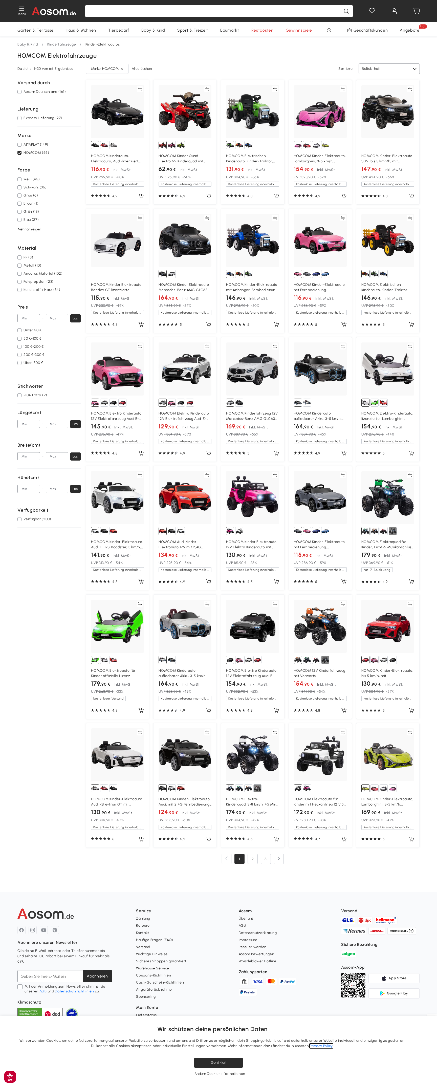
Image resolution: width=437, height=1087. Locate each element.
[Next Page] (279, 859)
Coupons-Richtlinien (153, 975)
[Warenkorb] (416, 11)
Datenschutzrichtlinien (74, 991)
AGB (43, 991)
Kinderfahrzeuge (61, 44)
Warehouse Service (152, 968)
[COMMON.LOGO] (54, 11)
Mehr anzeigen (29, 229)
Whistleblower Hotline (258, 961)
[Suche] (346, 11)
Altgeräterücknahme (154, 989)
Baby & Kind (153, 30)
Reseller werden (253, 947)
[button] (10, 1076)
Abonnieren (97, 976)
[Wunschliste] (372, 11)
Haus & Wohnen (81, 30)
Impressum (248, 940)
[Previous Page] (227, 859)
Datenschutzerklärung (258, 933)
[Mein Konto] (394, 11)
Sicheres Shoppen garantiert (161, 961)
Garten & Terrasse (35, 30)
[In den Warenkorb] (141, 196)
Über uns (246, 918)
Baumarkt (229, 30)
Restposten (262, 30)
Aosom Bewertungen (256, 954)
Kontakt (142, 933)
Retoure (143, 925)
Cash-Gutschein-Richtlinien (160, 982)
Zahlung (143, 918)
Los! (75, 318)
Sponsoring (146, 996)
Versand (143, 947)
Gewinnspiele (299, 30)
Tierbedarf (118, 30)
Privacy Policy (321, 1046)
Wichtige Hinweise (152, 954)
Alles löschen (142, 69)
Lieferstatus (146, 1015)
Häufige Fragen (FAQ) (154, 940)
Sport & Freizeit (192, 30)
